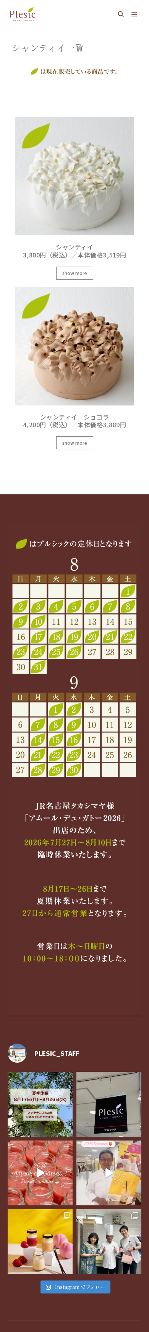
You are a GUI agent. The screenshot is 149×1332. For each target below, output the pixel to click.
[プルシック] (23, 14)
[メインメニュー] (134, 14)
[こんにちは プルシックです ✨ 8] (40, 1104)
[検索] (121, 14)
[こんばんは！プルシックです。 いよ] (108, 1173)
